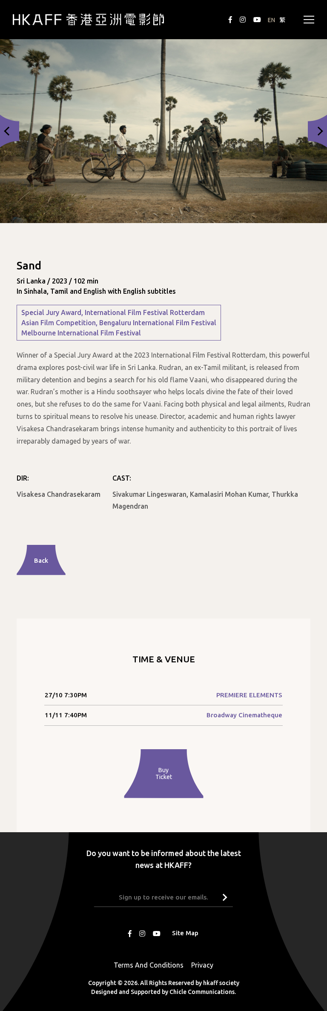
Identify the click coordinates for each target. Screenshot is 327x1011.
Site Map (185, 932)
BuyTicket (163, 773)
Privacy (202, 964)
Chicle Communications (202, 991)
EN (271, 20)
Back (41, 560)
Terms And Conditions (149, 964)
